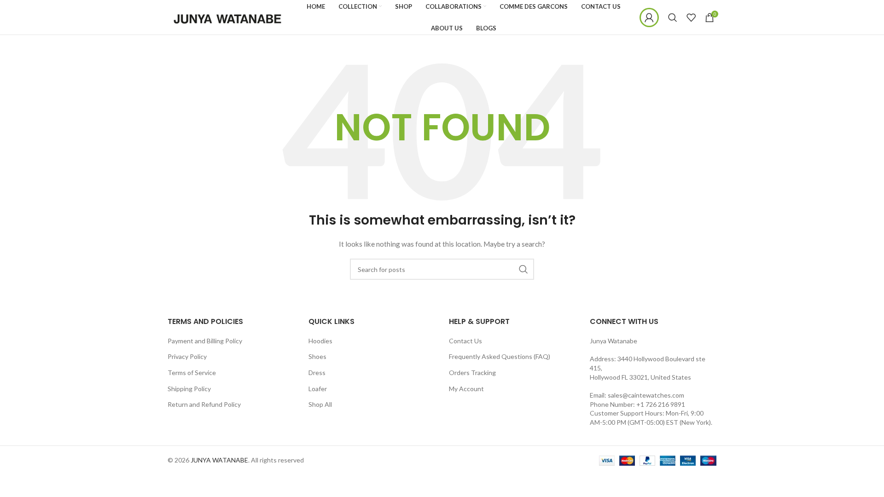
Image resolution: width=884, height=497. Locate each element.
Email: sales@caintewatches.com (637, 395)
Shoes (317, 356)
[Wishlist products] (691, 17)
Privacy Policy (187, 356)
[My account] (649, 17)
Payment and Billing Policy (205, 341)
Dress (317, 372)
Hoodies (320, 341)
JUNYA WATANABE (219, 460)
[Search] (672, 17)
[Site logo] (227, 16)
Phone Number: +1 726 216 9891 (637, 404)
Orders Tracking (472, 372)
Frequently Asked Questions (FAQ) (499, 356)
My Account (466, 389)
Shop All (320, 404)
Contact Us (465, 341)
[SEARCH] (523, 269)
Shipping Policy (189, 389)
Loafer (317, 389)
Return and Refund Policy (204, 404)
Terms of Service (192, 372)
